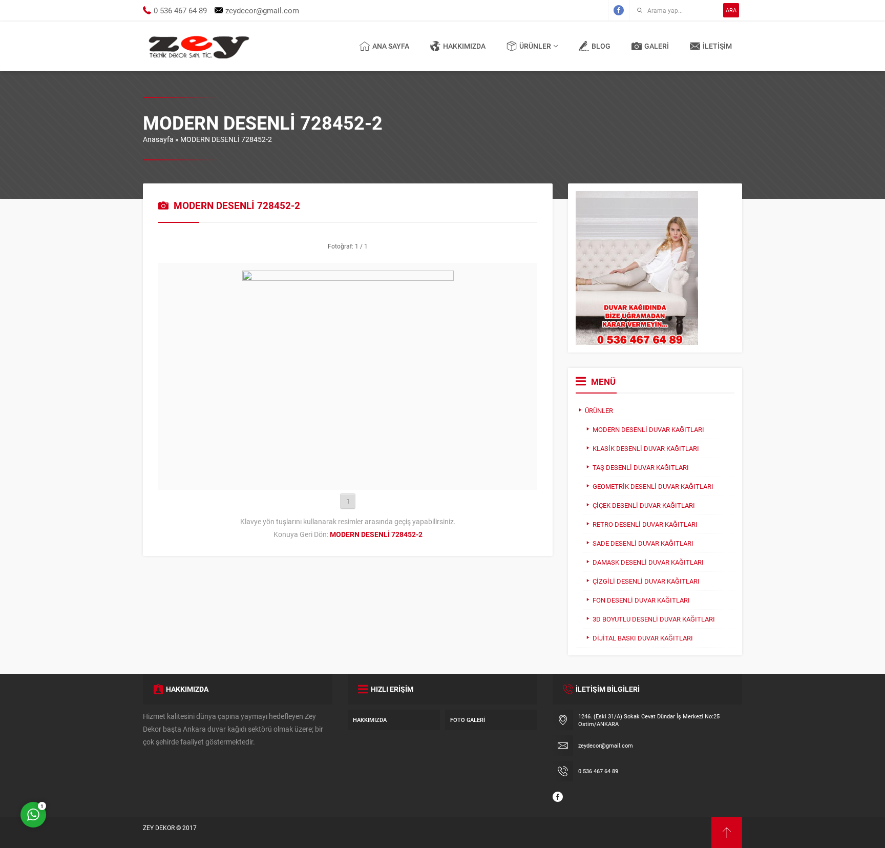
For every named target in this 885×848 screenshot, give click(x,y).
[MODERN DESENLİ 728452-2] (348, 477)
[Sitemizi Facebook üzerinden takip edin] (619, 10)
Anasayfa (158, 139)
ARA (731, 10)
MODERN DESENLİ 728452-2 (226, 139)
